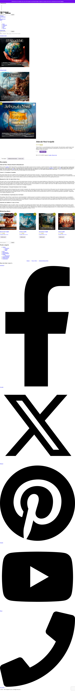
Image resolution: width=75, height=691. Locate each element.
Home (1, 33)
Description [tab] (4, 158)
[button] (34, 105)
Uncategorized (5, 258)
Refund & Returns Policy (43, 260)
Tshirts (6, 250)
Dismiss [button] (62, 1)
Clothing (4, 247)
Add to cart (42, 151)
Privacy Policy (34, 260)
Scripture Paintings (5, 256)
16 (13, 169)
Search (13, 14)
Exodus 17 (51, 167)
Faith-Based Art (5, 252)
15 (60, 167)
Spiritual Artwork (5, 257)
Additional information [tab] (12, 158)
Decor (3, 251)
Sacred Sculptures (5, 253)
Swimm (6, 249)
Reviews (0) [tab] (21, 158)
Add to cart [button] (3, 237)
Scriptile (4, 33)
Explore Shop (2, 30)
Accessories (7, 248)
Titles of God (9, 33)
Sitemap (28, 260)
